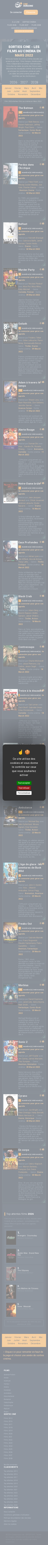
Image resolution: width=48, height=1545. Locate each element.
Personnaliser (24, 793)
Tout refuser (24, 788)
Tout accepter (24, 783)
